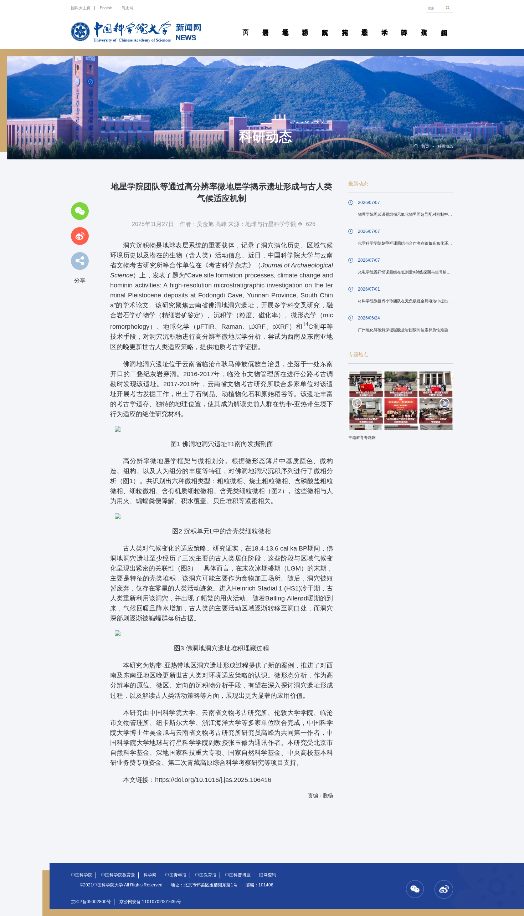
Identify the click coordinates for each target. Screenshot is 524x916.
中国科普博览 (238, 874)
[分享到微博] (80, 236)
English (106, 8)
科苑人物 (344, 24)
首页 (245, 24)
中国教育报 (205, 874)
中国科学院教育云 (118, 874)
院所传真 (325, 24)
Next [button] (444, 403)
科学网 (150, 874)
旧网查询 (267, 874)
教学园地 (285, 24)
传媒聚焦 (424, 24)
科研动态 (305, 24)
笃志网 (127, 8)
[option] (400, 408)
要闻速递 (265, 24)
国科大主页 (81, 8)
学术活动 (384, 24)
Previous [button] (357, 403)
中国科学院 (81, 874)
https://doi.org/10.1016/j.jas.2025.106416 (213, 779)
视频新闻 (444, 24)
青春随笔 (404, 24)
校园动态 (364, 24)
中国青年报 (175, 874)
